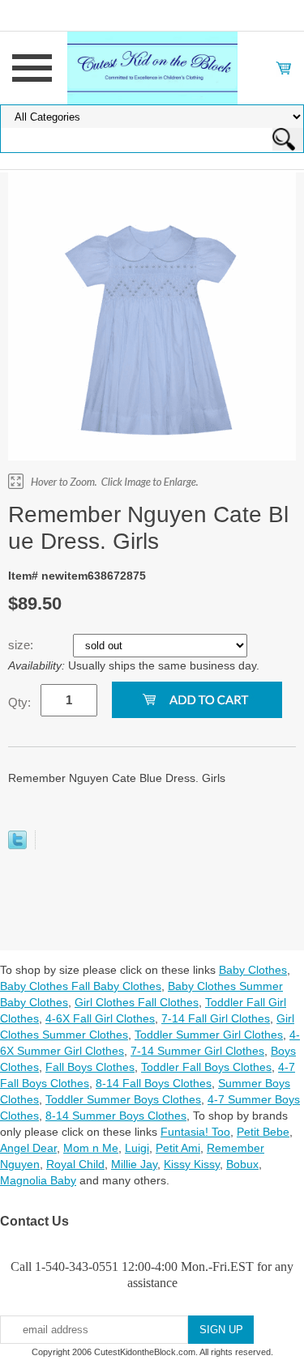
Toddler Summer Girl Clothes (209, 1034)
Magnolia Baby (38, 1180)
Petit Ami (178, 1147)
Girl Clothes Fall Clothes (137, 1002)
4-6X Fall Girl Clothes (100, 1018)
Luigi (137, 1147)
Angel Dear (28, 1147)
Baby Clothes (253, 969)
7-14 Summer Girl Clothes (197, 1050)
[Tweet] (17, 845)
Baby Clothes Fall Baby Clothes (80, 986)
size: (22, 645)
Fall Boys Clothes (90, 1066)
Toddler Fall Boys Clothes (206, 1066)
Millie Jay (134, 1164)
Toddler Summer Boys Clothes (123, 1099)
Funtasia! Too (195, 1131)
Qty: (19, 702)
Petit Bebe (263, 1131)
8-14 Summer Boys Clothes (115, 1115)
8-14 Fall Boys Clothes (154, 1083)
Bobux (242, 1164)
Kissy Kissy (192, 1164)
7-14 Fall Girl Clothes (215, 1018)
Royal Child (75, 1164)
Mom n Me (90, 1147)
